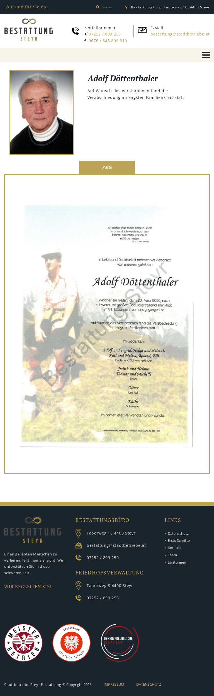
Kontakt (174, 547)
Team (172, 554)
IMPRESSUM (114, 684)
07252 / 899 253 (103, 597)
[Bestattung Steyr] (28, 29)
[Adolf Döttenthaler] (41, 113)
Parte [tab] (107, 167)
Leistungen (177, 562)
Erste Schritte (179, 540)
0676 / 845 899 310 (108, 40)
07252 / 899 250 (105, 34)
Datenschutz (178, 533)
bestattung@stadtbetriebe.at (180, 34)
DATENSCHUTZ (148, 684)
